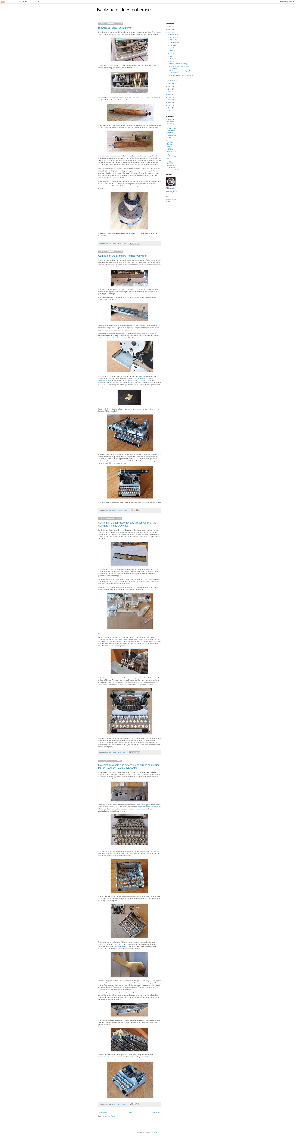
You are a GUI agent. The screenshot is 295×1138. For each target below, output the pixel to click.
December (173, 34)
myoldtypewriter (172, 162)
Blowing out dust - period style (115, 27)
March (172, 59)
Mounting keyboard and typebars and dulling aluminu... (181, 76)
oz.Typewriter (171, 155)
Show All (176, 169)
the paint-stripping (120, 946)
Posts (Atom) (111, 1116)
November (173, 37)
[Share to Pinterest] (138, 243)
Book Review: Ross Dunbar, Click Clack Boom (171, 123)
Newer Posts (103, 1113)
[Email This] (130, 243)
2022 (170, 86)
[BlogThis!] (132, 243)
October (172, 40)
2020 (170, 92)
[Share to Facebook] (136, 243)
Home (130, 1113)
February (173, 61)
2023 (170, 84)
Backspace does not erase (124, 9)
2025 (170, 29)
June (171, 51)
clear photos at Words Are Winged (135, 380)
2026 (170, 27)
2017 (170, 100)
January (172, 80)
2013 (170, 111)
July (171, 48)
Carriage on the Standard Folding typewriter (122, 255)
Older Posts (157, 1113)
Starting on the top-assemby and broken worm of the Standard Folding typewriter (127, 524)
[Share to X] (134, 243)
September (173, 42)
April (171, 56)
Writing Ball (170, 120)
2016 (170, 102)
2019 (170, 94)
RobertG (171, 188)
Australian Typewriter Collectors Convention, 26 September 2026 (171, 148)
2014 (170, 108)
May (171, 53)
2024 (170, 32)
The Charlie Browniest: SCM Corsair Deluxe (171, 165)
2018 (170, 97)
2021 (170, 89)
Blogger (155, 1132)
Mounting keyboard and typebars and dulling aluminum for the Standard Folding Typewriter (128, 766)
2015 (170, 105)
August (172, 45)
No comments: (122, 243)
